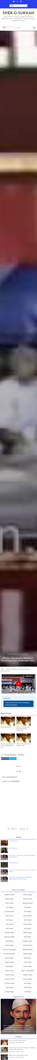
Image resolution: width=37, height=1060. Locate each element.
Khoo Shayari (9, 945)
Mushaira (24, 654)
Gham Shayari (28, 920)
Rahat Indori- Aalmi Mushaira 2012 (18, 1055)
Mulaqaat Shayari (28, 949)
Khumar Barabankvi (13, 654)
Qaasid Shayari (9, 958)
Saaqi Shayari (27, 962)
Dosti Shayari (27, 911)
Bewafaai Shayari (28, 903)
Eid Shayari (9, 920)
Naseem (11, 664)
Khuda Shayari (14, 862)
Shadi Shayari (9, 966)
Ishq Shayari (13, 841)
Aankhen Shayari (9, 894)
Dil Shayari (28, 907)
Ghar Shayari (9, 924)
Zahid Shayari (27, 987)
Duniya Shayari (27, 916)
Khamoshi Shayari (9, 937)
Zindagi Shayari (9, 991)
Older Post (22, 829)
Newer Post (14, 829)
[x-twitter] (17, 2)
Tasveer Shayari (27, 979)
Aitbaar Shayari (9, 899)
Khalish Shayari (27, 932)
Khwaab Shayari (27, 941)
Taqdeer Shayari (27, 975)
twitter (14, 758)
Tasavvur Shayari (9, 979)
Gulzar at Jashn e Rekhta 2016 (17, 1040)
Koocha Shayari (27, 945)
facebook (6, 758)
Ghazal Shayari (27, 924)
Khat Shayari (27, 937)
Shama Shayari (27, 966)
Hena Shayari (9, 928)
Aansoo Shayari (27, 894)
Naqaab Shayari (27, 954)
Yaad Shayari (9, 987)
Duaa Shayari (9, 916)
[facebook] (20, 2)
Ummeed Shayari (9, 983)
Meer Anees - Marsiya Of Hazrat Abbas (16, 1025)
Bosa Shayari (9, 907)
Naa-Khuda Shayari (9, 954)
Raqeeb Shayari (9, 962)
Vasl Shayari (27, 983)
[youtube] (13, 2)
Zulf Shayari (13, 848)
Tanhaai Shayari (9, 975)
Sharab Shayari (9, 970)
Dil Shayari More (9, 911)
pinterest (21, 758)
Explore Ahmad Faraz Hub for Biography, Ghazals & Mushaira (17, 704)
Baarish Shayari (27, 899)
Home (2, 669)
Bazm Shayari (9, 903)
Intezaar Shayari (9, 932)
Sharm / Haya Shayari (27, 970)
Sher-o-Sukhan (18, 13)
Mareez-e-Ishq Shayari (9, 949)
